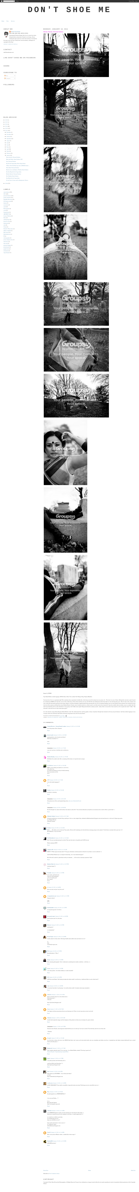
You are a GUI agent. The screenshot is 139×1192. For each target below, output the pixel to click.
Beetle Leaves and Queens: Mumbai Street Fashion (17, 169)
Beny (48, 1091)
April (8, 149)
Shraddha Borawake (8, 199)
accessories (6, 205)
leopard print (6, 212)
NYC (5, 194)
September (9, 138)
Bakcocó (49, 925)
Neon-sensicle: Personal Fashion (13, 157)
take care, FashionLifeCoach (75, 801)
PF (4, 236)
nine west (6, 243)
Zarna (48, 968)
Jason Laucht (50, 735)
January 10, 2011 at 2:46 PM (54, 887)
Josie (48, 1071)
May (8, 147)
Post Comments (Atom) (54, 1173)
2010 (6, 183)
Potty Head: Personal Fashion (12, 167)
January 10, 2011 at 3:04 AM (59, 765)
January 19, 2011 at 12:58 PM (59, 1141)
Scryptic (49, 1038)
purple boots (6, 249)
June (8, 145)
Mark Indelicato (7, 234)
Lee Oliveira (50, 765)
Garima (49, 828)
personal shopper (7, 245)
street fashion (6, 192)
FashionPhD (50, 1141)
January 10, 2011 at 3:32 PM (60, 907)
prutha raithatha (77, 717)
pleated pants (6, 247)
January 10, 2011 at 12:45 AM (73, 726)
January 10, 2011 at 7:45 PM (57, 968)
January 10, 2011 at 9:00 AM (59, 807)
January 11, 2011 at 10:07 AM (57, 1009)
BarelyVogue (50, 936)
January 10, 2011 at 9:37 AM (62, 816)
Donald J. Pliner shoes (8, 228)
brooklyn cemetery (53, 717)
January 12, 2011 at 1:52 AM (57, 1038)
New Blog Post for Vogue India (13, 178)
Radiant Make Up (51, 864)
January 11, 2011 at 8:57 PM (59, 1026)
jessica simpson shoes (8, 239)
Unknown (49, 994)
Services (13, 21)
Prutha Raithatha (15, 31)
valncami (49, 1110)
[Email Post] (66, 715)
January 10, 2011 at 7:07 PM (55, 951)
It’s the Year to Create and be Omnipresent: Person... (17, 180)
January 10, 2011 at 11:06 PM (56, 986)
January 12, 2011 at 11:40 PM (59, 1083)
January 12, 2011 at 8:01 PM (56, 1071)
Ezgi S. (48, 1058)
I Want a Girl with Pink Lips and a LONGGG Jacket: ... (18, 165)
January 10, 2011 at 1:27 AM (59, 748)
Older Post (133, 1170)
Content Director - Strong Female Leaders (56, 726)
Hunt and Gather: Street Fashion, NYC (14, 159)
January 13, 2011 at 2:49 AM (56, 1091)
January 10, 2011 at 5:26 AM (57, 790)
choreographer (7, 238)
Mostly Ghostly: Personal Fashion (53, 32)
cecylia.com (50, 1083)
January (8, 155)
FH (48, 951)
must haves (6, 241)
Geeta (48, 1009)
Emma (48, 959)
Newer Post (45, 1170)
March (8, 151)
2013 (6, 126)
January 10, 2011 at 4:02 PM (62, 916)
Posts (6, 75)
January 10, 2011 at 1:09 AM (60, 735)
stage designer (7, 252)
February (9, 153)
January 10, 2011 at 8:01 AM (59, 799)
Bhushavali (49, 1048)
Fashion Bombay (51, 756)
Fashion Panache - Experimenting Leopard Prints (57, 1051)
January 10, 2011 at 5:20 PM (60, 936)
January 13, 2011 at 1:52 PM (58, 1110)
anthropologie (7, 219)
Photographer (6, 208)
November (9, 134)
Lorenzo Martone (7, 216)
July (8, 142)
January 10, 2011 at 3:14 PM (63, 896)
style (5, 225)
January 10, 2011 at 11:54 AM (60, 849)
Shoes (5, 217)
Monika (49, 790)
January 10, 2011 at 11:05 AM (62, 838)
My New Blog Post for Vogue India (13, 172)
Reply (48, 730)
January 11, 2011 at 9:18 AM (58, 994)
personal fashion (67, 717)
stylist (5, 206)
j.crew (5, 210)
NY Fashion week (7, 201)
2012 (6, 128)
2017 (6, 122)
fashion (5, 203)
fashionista (6, 223)
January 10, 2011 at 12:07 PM (62, 864)
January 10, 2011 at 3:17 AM (56, 780)
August (8, 140)
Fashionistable (50, 907)
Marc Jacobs (6, 232)
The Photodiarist (51, 838)
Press (8, 21)
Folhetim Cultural (51, 816)
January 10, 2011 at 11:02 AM (58, 828)
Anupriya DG (50, 849)
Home (3, 21)
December (9, 132)
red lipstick (6, 250)
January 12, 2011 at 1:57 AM (59, 1048)
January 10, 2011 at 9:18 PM (55, 977)
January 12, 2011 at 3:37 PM (57, 1058)
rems (48, 986)
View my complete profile (11, 44)
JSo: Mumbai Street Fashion (12, 176)
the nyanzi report (51, 916)
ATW (48, 780)
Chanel (5, 227)
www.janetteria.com (51, 896)
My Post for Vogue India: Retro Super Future (15, 163)
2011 (6, 130)
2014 (6, 124)
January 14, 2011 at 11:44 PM (57, 1132)
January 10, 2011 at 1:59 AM (61, 756)
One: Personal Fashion (11, 161)
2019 (6, 120)
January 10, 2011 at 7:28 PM (57, 959)
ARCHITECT (6, 214)
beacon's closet (7, 221)
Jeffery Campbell (7, 230)
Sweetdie (49, 872)
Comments (7, 78)
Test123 (49, 1132)
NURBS (60, 717)
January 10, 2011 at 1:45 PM (58, 872)
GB (48, 977)
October (8, 136)
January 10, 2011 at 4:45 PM (58, 925)
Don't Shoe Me (69, 10)
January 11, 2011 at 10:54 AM (58, 1017)
